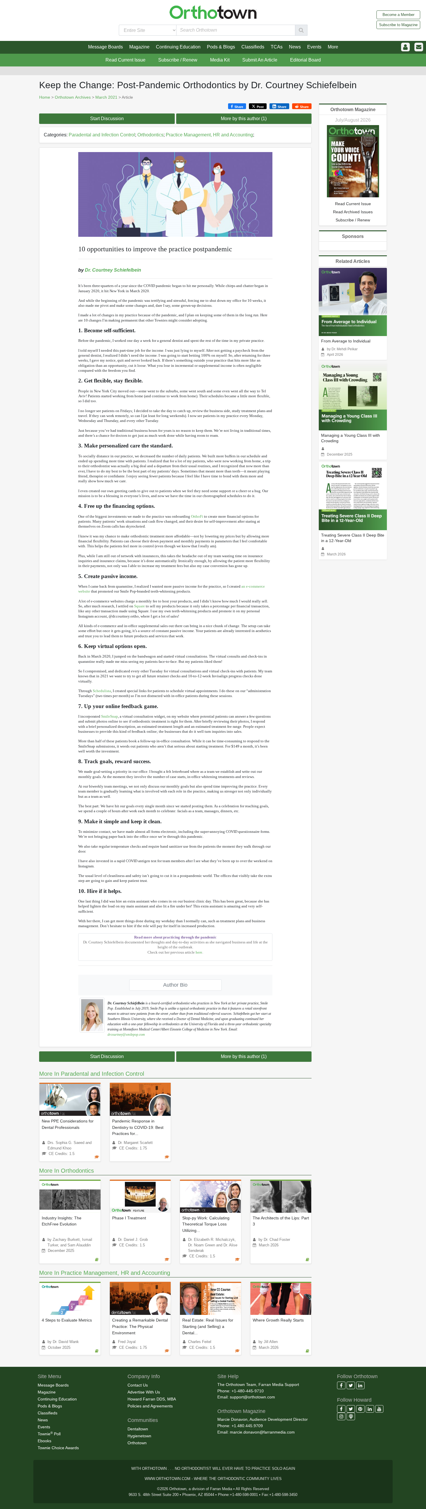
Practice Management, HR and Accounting (209, 134)
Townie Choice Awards (58, 1447)
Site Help (228, 1376)
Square (139, 606)
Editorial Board (305, 59)
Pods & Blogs (50, 1406)
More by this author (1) (244, 118)
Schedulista (102, 691)
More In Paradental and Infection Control (91, 1074)
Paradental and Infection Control (102, 134)
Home (44, 97)
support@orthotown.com (252, 1397)
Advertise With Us (144, 1392)
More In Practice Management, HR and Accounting (104, 1273)
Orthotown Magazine (353, 109)
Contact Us (138, 1385)
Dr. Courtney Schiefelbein (113, 270)
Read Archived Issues (353, 212)
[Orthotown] (213, 11)
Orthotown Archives (73, 97)
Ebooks (44, 1440)
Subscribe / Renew (177, 59)
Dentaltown (138, 1429)
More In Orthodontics (66, 1170)
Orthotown (137, 1443)
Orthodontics (150, 134)
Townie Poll (49, 1433)
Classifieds (47, 1413)
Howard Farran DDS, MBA (152, 1399)
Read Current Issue (125, 59)
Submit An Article (259, 59)
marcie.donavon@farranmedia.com (262, 1432)
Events (44, 1427)
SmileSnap (109, 716)
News (43, 1420)
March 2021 (106, 97)
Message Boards (53, 1385)
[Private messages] (418, 47)
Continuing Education (57, 1399)
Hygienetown (139, 1436)
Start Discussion (107, 118)
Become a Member (398, 14)
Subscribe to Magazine (398, 25)
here (199, 952)
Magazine (47, 1392)
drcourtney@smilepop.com (126, 1035)
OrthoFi (197, 516)
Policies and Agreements (150, 1406)
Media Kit (220, 59)
